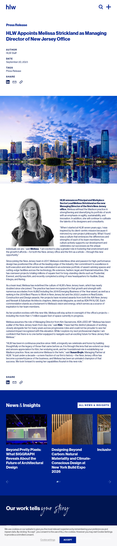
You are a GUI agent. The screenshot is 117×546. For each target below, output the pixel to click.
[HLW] (11, 7)
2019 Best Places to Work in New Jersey (41, 294)
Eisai (101, 276)
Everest (10, 276)
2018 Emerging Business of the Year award (75, 291)
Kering (22, 279)
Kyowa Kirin (25, 276)
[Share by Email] (14, 81)
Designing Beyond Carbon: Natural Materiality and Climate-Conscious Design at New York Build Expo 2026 (71, 461)
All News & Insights (94, 405)
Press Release (13, 71)
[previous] (7, 481)
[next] (109, 481)
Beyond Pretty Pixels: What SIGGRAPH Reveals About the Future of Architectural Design (24, 458)
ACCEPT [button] (68, 540)
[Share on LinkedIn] (8, 81)
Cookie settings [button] (47, 540)
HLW (62, 200)
